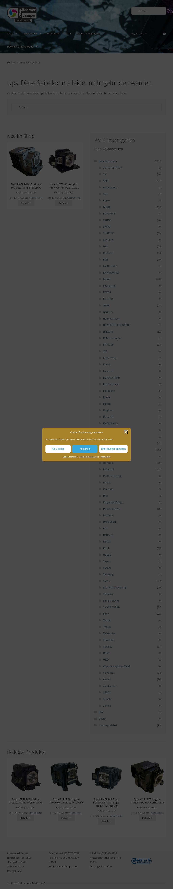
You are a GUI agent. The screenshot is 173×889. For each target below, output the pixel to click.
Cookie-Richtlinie (70, 456)
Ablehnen (85, 448)
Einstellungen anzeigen (113, 448)
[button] (126, 432)
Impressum (105, 456)
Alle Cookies (58, 448)
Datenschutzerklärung (89, 456)
